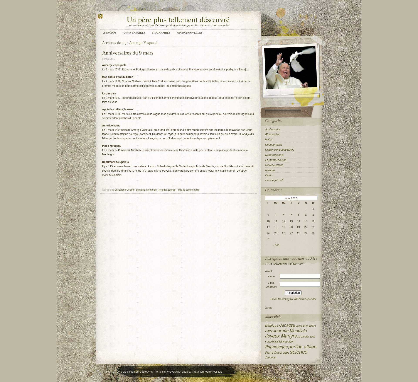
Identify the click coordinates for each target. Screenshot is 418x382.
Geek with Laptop (179, 371)
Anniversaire (272, 129)
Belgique (271, 325)
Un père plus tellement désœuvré (178, 19)
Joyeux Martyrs (281, 335)
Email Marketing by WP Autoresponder (293, 299)
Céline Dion (301, 325)
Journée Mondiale (290, 330)
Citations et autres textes (279, 149)
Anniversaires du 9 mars (127, 53)
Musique (270, 170)
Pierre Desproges (277, 352)
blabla (269, 139)
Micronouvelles (189, 32)
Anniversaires (134, 32)
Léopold (275, 341)
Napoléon (288, 341)
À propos (109, 32)
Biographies (161, 32)
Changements (273, 144)
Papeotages (276, 346)
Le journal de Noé (276, 160)
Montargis (151, 189)
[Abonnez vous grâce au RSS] (100, 18)
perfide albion (302, 346)
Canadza (287, 325)
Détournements (274, 155)
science (171, 189)
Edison (312, 325)
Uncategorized (274, 180)
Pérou (268, 175)
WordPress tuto (213, 371)
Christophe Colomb (125, 189)
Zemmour (270, 357)
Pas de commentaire (188, 189)
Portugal (162, 189)
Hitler (268, 331)
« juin (276, 245)
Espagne (140, 189)
